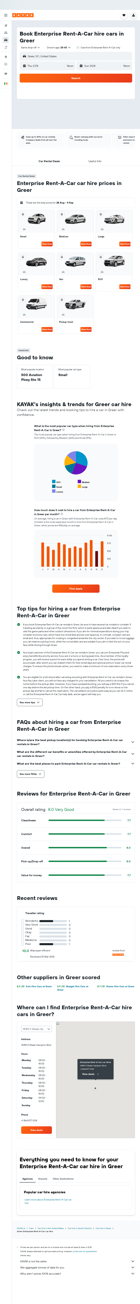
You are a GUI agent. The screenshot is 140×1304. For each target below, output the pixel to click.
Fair (27, 936)
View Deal (47, 244)
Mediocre (31, 940)
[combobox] (30, 47)
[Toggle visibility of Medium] (84, 482)
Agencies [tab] (27, 1178)
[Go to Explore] (5, 56)
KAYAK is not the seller (33, 1261)
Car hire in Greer (103, 1228)
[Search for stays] (5, 32)
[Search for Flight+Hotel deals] (5, 47)
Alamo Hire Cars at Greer (115, 986)
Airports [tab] (42, 1178)
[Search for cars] (5, 40)
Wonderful (31, 920)
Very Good (31, 924)
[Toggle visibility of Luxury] (57, 491)
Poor (28, 944)
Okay (28, 932)
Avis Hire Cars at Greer (34, 986)
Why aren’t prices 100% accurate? (40, 1273)
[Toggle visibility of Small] (57, 486)
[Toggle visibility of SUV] (56, 482)
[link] (75, 589)
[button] (6, 15)
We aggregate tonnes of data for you (42, 1267)
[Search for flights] (5, 25)
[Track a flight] (5, 64)
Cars (31, 1228)
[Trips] (5, 73)
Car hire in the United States (51, 1228)
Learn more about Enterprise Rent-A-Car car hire (48, 1201)
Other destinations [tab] (63, 1178)
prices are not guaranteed (85, 1251)
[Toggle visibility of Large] (83, 486)
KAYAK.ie (21, 1228)
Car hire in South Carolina (80, 1228)
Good (28, 928)
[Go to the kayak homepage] (23, 15)
